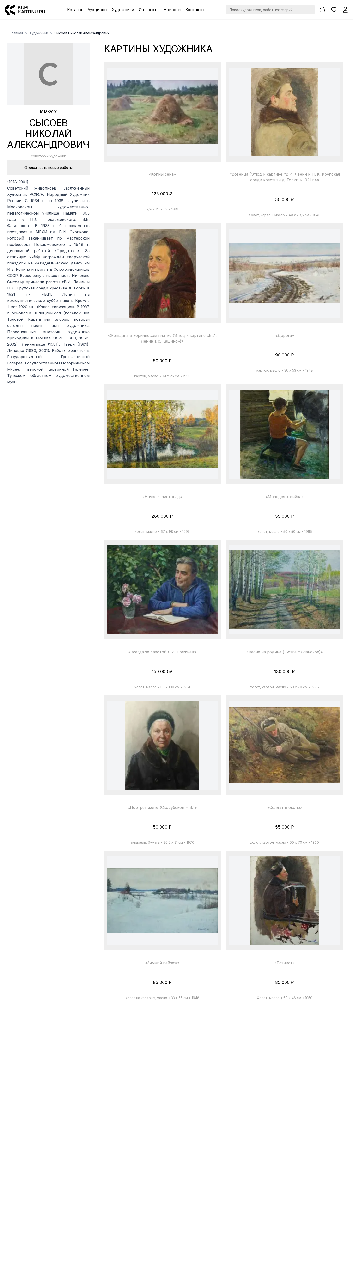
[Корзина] (322, 9)
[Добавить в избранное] (210, 75)
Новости (172, 9)
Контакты (194, 9)
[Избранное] (334, 9)
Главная (16, 33)
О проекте (149, 9)
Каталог (75, 9)
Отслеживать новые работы (48, 168)
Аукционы (97, 9)
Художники (123, 9)
